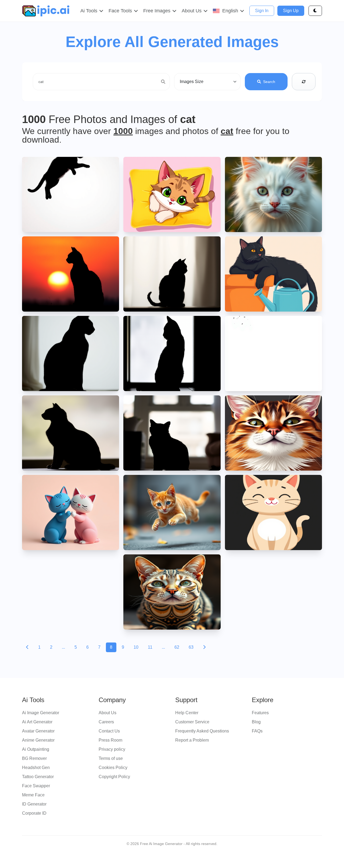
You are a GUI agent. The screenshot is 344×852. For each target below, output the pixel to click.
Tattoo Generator (38, 776)
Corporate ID (34, 813)
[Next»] (204, 647)
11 (150, 647)
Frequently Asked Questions (202, 731)
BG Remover (34, 758)
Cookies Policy (113, 767)
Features (260, 712)
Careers (106, 722)
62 (176, 647)
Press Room (110, 740)
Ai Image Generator (40, 712)
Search (269, 82)
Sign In (261, 10)
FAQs (257, 731)
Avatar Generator (38, 731)
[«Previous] (27, 647)
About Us (107, 712)
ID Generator (34, 804)
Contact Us (109, 731)
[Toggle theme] (315, 11)
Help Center (186, 712)
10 (136, 647)
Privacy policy (112, 749)
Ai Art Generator (37, 722)
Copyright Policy (114, 776)
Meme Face (33, 795)
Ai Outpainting (35, 749)
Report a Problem (192, 740)
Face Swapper (36, 786)
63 (191, 647)
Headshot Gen (36, 767)
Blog (256, 722)
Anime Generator (38, 740)
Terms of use (111, 758)
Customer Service (192, 722)
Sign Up (291, 10)
